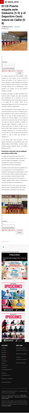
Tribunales (4, 361)
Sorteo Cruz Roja (20, 348)
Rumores (4, 373)
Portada (4, 348)
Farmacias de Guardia (21, 353)
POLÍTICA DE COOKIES (6, 405)
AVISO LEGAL (23, 395)
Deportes (4, 356)
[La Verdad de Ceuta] (14, 2)
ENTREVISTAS (5, 365)
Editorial (4, 367)
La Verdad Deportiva (7, 369)
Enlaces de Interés (20, 363)
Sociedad (4, 352)
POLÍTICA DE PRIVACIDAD (8, 397)
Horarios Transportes (21, 350)
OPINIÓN (3, 363)
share (19, 73)
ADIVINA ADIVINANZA (6, 382)
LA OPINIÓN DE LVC (6, 375)
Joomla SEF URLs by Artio (5, 241)
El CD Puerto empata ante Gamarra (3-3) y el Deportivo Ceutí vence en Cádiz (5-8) (14, 14)
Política (3, 350)
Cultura (3, 354)
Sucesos (4, 358)
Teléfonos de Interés (21, 359)
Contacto (18, 357)
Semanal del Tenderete (7, 378)
